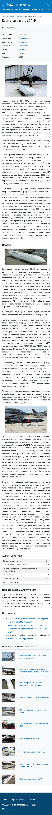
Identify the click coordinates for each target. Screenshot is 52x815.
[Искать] (47, 4)
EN (48, 10)
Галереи (25, 10)
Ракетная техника (18, 4)
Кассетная (23, 42)
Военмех (32, 799)
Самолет (22, 34)
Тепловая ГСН (24, 46)
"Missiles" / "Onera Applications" (21, 639)
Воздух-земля (24, 38)
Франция (22, 49)
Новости (16, 10)
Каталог (6, 10)
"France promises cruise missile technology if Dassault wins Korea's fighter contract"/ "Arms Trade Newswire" (29, 628)
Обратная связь (17, 799)
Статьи (34, 10)
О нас (4, 799)
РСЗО (41, 10)
